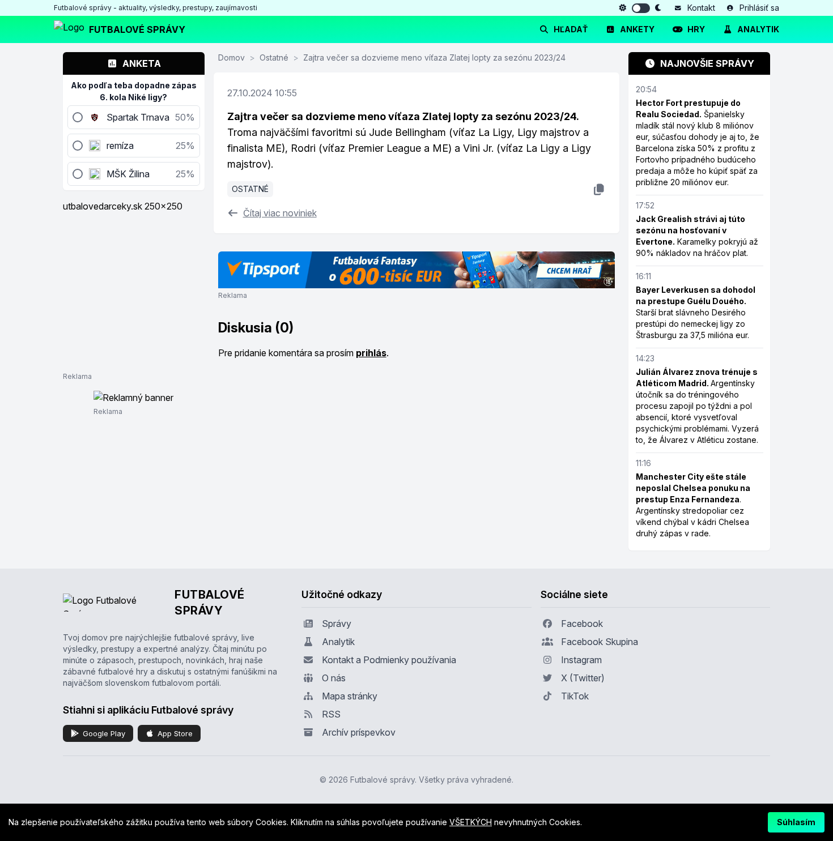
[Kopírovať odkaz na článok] (599, 189)
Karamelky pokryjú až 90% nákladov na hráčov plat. (697, 236)
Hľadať (571, 29)
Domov (231, 57)
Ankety (637, 29)
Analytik (758, 29)
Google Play (104, 733)
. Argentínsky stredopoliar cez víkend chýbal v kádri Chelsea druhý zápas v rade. (693, 505)
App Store (175, 733)
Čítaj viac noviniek (280, 213)
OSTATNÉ (250, 189)
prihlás (371, 352)
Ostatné (274, 57)
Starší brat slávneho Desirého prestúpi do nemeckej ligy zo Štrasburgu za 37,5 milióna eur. (695, 312)
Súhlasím (796, 822)
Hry (696, 29)
